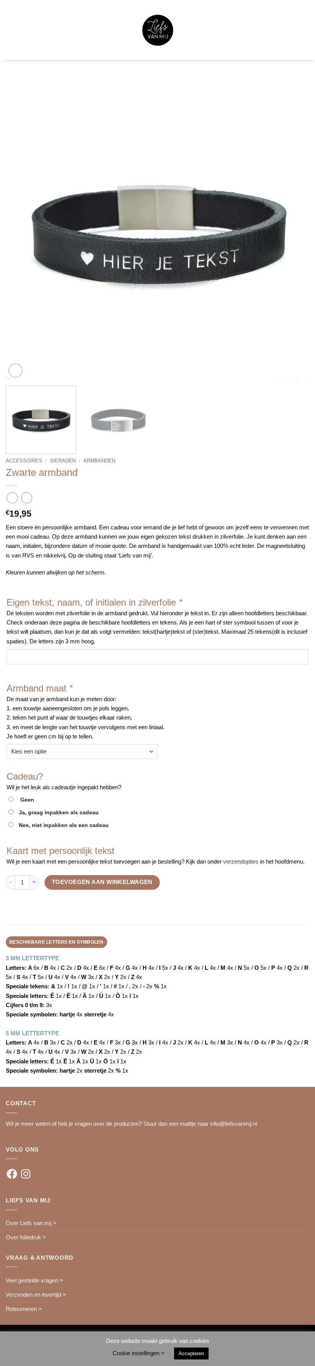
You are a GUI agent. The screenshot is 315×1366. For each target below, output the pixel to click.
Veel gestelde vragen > (34, 1280)
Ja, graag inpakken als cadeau (59, 812)
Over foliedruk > (26, 1237)
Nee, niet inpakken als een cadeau (64, 825)
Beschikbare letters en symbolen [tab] (56, 942)
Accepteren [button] (191, 1353)
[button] (10, 30)
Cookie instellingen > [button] (138, 1353)
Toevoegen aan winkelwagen (102, 882)
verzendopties (241, 861)
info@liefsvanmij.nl (233, 1123)
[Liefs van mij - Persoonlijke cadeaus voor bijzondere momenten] (157, 30)
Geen (25, 800)
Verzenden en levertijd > (36, 1294)
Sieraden (63, 461)
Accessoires (24, 461)
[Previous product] (26, 498)
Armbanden (99, 461)
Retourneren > (24, 1309)
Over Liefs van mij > (31, 1223)
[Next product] (12, 498)
